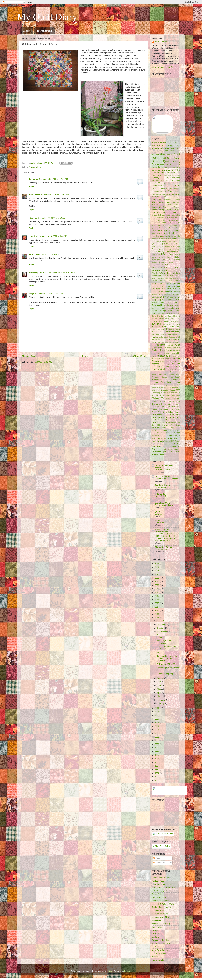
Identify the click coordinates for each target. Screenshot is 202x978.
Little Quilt (159, 286)
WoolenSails (34, 195)
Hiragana (170, 252)
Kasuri (166, 275)
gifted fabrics (156, 244)
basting (154, 167)
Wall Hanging (174, 438)
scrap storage (175, 361)
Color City (159, 514)
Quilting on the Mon (160, 940)
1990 (157, 777)
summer (155, 395)
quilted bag (160, 342)
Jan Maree (33, 179)
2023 (157, 574)
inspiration (176, 257)
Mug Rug (156, 300)
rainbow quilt (163, 355)
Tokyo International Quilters (163, 430)
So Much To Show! (162, 470)
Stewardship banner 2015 (161, 387)
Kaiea (178, 273)
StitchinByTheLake (38, 273)
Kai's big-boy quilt (167, 273)
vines (158, 438)
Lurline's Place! (158, 910)
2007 (157, 719)
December (162, 621)
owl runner (167, 324)
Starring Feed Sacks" (171, 377)
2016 (157, 600)
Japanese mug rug (165, 674)
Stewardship (157, 380)
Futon (164, 241)
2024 (157, 571)
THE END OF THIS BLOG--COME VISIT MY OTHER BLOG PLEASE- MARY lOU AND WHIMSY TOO (166, 537)
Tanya (31, 294)
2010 (157, 708)
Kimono (176, 281)
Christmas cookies (172, 199)
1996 (157, 759)
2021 (157, 581)
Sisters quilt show (172, 366)
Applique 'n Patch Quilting (163, 884)
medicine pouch (169, 294)
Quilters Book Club (161, 350)
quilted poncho (170, 342)
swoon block (175, 395)
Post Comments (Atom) (44, 362)
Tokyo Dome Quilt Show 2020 (168, 428)
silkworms (160, 366)
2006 (157, 722)
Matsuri (161, 294)
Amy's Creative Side (160, 878)
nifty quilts (160, 494)
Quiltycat (159, 512)
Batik (160, 167)
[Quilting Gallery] (163, 834)
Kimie (170, 281)
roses (172, 358)
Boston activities (168, 186)
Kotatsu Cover (158, 284)
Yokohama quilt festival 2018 (166, 452)
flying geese (156, 233)
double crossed (174, 217)
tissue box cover (163, 407)
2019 (157, 589)
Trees (159, 436)
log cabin (167, 286)
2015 (157, 603)
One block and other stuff (165, 505)
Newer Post (29, 356)
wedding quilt (158, 441)
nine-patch (171, 308)
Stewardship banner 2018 (170, 390)
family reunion (163, 225)
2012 (157, 614)
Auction (177, 158)
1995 (157, 762)
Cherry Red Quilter (163, 547)
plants (169, 334)
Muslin (164, 300)
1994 (157, 766)
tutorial (170, 436)
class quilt (176, 202)
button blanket (157, 188)
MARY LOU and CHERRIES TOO (162, 530)
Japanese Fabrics (169, 267)
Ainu (178, 146)
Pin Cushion (160, 332)
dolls (166, 218)
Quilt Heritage (170, 340)
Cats (170, 191)
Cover (165, 207)
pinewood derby (173, 332)
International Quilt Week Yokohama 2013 (166, 262)
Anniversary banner (172, 151)
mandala (160, 291)
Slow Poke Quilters (160, 950)
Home (27, 31)
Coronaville (157, 207)
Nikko (172, 305)
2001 (157, 741)
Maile (164, 289)
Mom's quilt (169, 297)
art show (170, 154)
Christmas (156, 199)
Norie (169, 311)
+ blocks (171, 143)
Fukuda (158, 241)
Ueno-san (176, 436)
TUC (164, 435)
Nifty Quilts (156, 920)
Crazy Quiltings (158, 894)
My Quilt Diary (47, 16)
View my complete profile (163, 67)
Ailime (109, 971)
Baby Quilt (160, 161)
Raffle (154, 356)
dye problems (170, 220)
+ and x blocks (35, 167)
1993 (157, 770)
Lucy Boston (156, 289)
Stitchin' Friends (159, 953)
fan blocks (173, 225)
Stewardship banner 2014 (169, 385)
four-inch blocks (163, 236)
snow (153, 372)
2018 (157, 592)
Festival (161, 231)
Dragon (154, 220)
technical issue (174, 401)
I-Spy (170, 254)
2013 (157, 610)
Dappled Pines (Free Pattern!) (166, 479)
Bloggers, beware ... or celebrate (166, 642)
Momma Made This (160, 917)
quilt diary (161, 339)
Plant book (163, 334)
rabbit (178, 353)
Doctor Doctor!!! (161, 549)
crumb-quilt (176, 210)
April (159, 693)
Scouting (155, 361)
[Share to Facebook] (68, 163)
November (162, 625)
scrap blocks (165, 361)
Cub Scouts (157, 212)
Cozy (170, 207)
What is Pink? (169, 441)
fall (179, 223)
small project (158, 369)
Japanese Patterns (160, 270)
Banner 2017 (175, 164)
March (160, 696)
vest (153, 438)
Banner (155, 164)
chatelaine (156, 197)
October (161, 628)
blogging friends (164, 183)
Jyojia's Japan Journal (161, 907)
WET (159, 652)
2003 (157, 733)
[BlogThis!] (63, 163)
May (159, 689)
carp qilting (176, 188)
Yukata (155, 454)
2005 (157, 726)
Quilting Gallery (157, 353)
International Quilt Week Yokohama (166, 260)
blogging (154, 183)
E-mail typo (159, 523)
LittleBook (33, 236)
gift (179, 241)
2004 (157, 730)
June (159, 685)
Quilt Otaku (157, 930)
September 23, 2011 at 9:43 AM (53, 236)
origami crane (175, 318)
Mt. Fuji (176, 297)
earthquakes (172, 223)
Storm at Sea (175, 393)
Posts (158, 858)
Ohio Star (164, 313)
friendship (155, 238)
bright (177, 185)
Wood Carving (174, 449)
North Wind (175, 311)
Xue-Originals (158, 960)
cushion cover (169, 212)
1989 (157, 780)
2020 (157, 585)
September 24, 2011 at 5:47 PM (49, 294)
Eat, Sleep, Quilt (162, 503)
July (159, 682)
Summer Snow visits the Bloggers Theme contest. (167, 658)
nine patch (160, 308)
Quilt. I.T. (156, 934)
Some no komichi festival (166, 372)
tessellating (166, 404)
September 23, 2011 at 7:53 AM (55, 195)
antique (154, 154)
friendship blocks (165, 238)
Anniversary (160, 151)
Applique (161, 154)
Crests (168, 210)
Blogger (127, 971)
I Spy (164, 254)
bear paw (167, 167)
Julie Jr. (155, 273)
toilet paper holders (167, 409)
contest (177, 204)
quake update (163, 337)
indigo (167, 257)
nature (177, 299)
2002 (157, 737)
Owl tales (176, 324)
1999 (157, 748)
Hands (170, 249)
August (160, 678)
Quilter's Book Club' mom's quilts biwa (166, 348)
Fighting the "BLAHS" (166, 664)
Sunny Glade (164, 395)
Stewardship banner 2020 (161, 393)
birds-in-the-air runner (172, 175)
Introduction (44, 31)
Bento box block (169, 170)
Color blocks (166, 204)
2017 (157, 596)
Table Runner (161, 398)
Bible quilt (159, 173)
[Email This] (60, 163)
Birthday (155, 178)
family (154, 225)
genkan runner (172, 241)
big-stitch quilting (170, 173)
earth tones (161, 223)
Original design (157, 321)
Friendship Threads (160, 901)
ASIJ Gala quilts (166, 155)
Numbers (156, 313)
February (161, 700)
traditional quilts (169, 433)
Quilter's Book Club (168, 345)
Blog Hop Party (174, 180)
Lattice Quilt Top (161, 496)
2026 (157, 563)
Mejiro (178, 294)
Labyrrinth (168, 283)
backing (176, 162)
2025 (157, 567)
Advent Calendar (166, 145)
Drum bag (161, 220)
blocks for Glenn (161, 180)
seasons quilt (165, 364)
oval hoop (176, 321)
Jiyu (170, 270)
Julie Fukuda (37, 163)
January (161, 703)
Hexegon (162, 251)
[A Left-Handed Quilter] (169, 793)
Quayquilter (157, 927)
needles (154, 302)
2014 (157, 607)
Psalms (155, 337)
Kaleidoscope (157, 275)
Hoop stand (156, 254)
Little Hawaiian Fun (162, 487)
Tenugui (156, 404)
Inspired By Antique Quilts (163, 904)
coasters (155, 204)
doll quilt (161, 217)
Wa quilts (164, 438)
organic (167, 318)
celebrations (166, 194)
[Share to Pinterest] (71, 163)
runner (177, 358)
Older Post (139, 356)
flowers (177, 230)
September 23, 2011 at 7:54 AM (51, 218)
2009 (157, 712)
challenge (175, 194)
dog (156, 217)
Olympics (161, 318)
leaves (177, 283)
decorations (176, 215)
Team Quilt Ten (159, 401)
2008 (157, 715)
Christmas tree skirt (161, 202)
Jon (178, 270)
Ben (173, 167)
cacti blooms (167, 188)
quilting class (175, 350)
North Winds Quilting (161, 924)
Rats (172, 356)
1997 (157, 755)
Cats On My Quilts (160, 891)
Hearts (155, 251)
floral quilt (168, 230)
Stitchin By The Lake (161, 944)
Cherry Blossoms (172, 197)
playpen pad (176, 334)
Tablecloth (176, 399)
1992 (157, 773)
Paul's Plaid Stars (158, 329)
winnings (164, 444)
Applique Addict (162, 485)
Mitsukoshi (155, 297)
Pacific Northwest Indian (163, 326)
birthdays (163, 178)
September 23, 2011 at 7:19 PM (61, 273)
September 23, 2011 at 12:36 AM (53, 179)
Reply (31, 186)
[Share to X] (66, 163)
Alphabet (156, 148)
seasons (155, 364)
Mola (162, 296)
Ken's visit (162, 281)
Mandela (168, 291)
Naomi (170, 300)
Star (160, 374)
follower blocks (168, 233)
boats (160, 186)
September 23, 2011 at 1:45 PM (45, 255)
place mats (155, 334)
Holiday (177, 252)
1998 (157, 751)
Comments (160, 863)
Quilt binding (173, 337)
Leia (153, 286)
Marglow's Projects (160, 914)
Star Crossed (169, 374)
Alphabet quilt (167, 148)
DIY (153, 217)
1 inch (177, 143)
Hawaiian (177, 249)
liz (30, 255)
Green (154, 249)
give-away (165, 244)
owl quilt (156, 324)
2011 (157, 618)
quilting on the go (169, 353)
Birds (159, 175)
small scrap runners (173, 369)
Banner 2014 (165, 164)
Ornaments (168, 321)
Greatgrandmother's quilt (171, 246)
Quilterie (155, 937)
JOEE (175, 270)
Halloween (162, 249)
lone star (176, 286)
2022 (153, 146)
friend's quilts (175, 236)
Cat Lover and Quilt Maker (163, 888)
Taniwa (158, 521)
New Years (166, 303)
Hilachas (33, 218)
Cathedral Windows (159, 191)
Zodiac (161, 454)
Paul (178, 327)
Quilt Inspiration (162, 476)
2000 (157, 744)
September (162, 632)
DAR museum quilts (165, 215)
